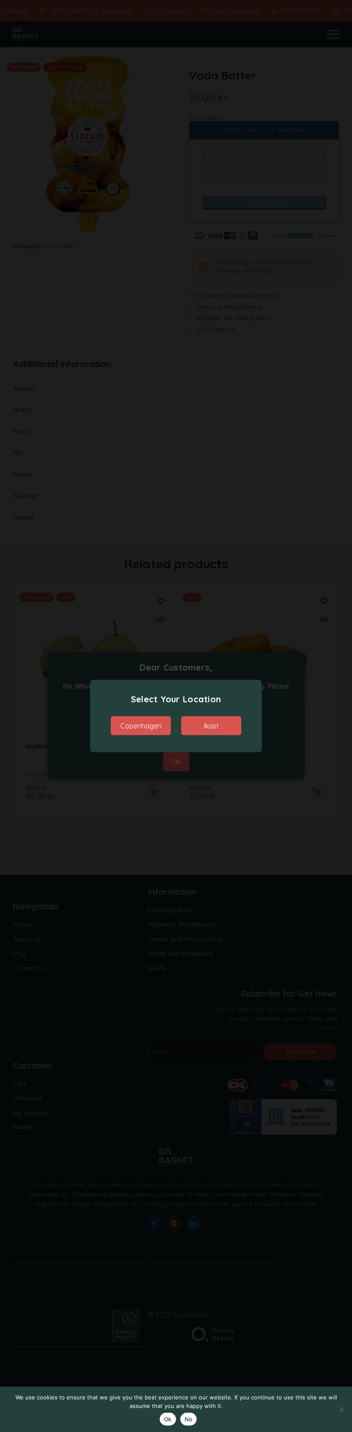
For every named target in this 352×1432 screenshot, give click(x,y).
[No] (341, 1409)
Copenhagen (140, 726)
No (189, 1419)
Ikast (211, 726)
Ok (168, 1419)
